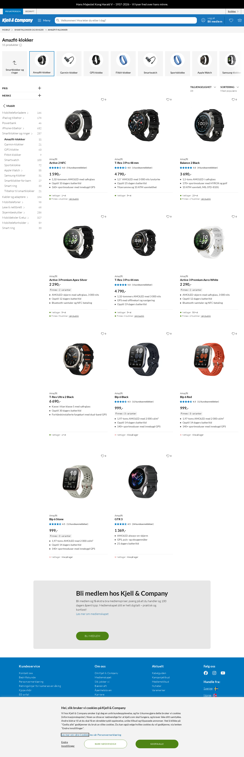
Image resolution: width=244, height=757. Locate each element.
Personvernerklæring (31, 681)
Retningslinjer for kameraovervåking (40, 685)
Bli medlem (92, 635)
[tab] (13, 11)
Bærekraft (101, 685)
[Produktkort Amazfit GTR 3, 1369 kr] (143, 481)
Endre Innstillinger (68, 744)
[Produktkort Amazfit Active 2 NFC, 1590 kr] (78, 125)
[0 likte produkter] (231, 20)
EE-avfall (24, 694)
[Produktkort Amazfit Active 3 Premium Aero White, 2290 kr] (209, 242)
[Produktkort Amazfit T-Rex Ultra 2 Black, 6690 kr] (78, 359)
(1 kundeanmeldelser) (142, 167)
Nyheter (157, 685)
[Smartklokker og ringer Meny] (46, 30)
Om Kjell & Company (106, 673)
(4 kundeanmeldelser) (207, 167)
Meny (47, 20)
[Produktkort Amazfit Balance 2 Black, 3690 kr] (209, 125)
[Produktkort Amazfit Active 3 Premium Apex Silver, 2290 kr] (78, 242)
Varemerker (159, 690)
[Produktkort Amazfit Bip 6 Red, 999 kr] (209, 359)
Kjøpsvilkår (25, 690)
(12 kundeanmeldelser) (143, 401)
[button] (20, 45)
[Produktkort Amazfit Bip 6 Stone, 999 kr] (78, 481)
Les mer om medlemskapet (92, 614)
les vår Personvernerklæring (105, 734)
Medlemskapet (103, 677)
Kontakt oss (26, 673)
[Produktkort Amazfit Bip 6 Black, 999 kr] (143, 359)
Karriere (99, 694)
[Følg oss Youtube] (223, 673)
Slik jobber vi (102, 681)
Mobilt (10, 105)
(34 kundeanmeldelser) (143, 524)
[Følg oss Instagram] (214, 673)
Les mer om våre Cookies (75, 734)
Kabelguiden (159, 673)
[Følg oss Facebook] (206, 673)
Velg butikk (74, 199)
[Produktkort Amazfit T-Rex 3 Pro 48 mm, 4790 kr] (143, 125)
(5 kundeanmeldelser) (77, 167)
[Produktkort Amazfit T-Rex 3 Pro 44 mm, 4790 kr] (143, 242)
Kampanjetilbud (161, 677)
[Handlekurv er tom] (239, 20)
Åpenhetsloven (103, 690)
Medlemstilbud (160, 681)
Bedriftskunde (27, 677)
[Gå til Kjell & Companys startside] (18, 20)
